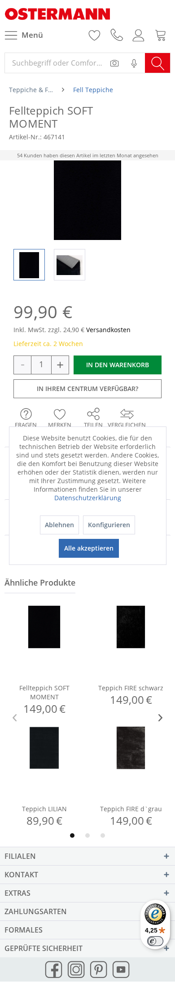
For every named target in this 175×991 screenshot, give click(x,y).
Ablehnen (59, 524)
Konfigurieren (109, 524)
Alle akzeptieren (89, 548)
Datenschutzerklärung (87, 497)
